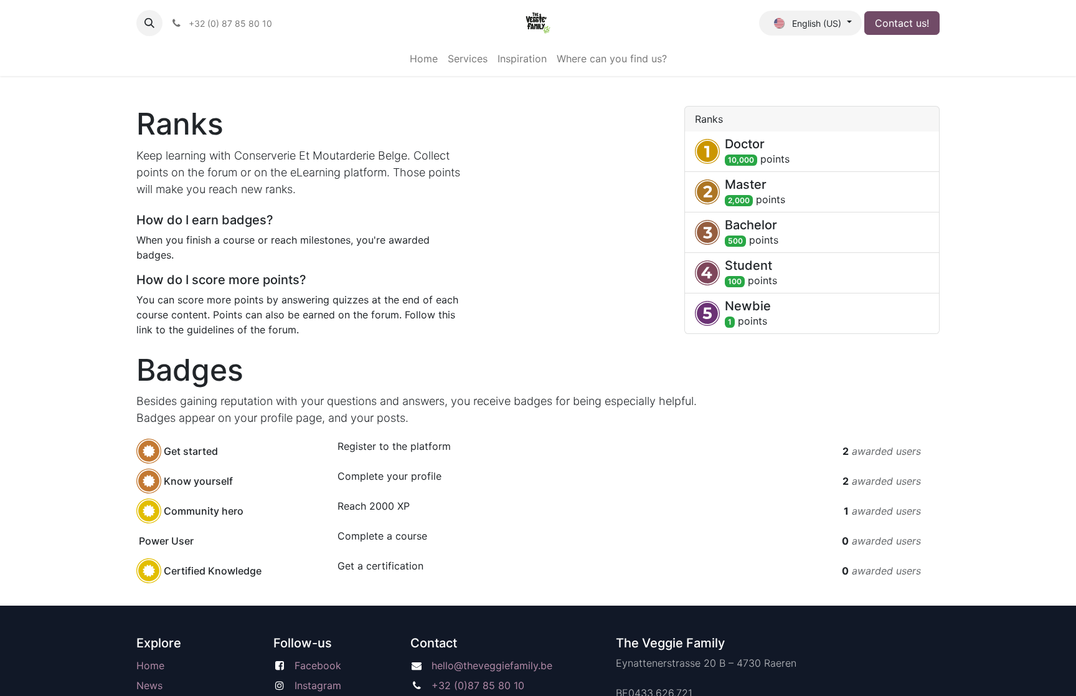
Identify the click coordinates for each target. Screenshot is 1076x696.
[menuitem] (424, 58)
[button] (149, 23)
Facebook (318, 665)
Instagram (318, 685)
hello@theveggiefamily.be (492, 665)
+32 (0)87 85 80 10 (478, 685)
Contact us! (902, 23)
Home (150, 665)
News (149, 685)
